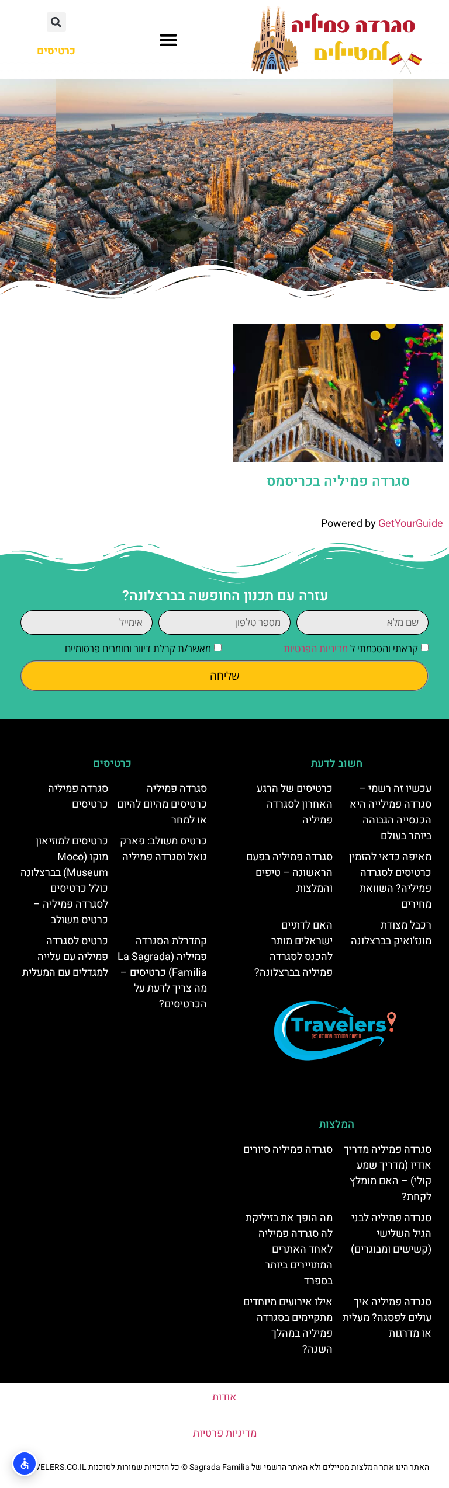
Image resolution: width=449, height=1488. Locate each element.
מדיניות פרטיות (225, 1433)
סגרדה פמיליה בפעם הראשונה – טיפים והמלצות (289, 872)
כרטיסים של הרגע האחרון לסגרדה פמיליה (295, 804)
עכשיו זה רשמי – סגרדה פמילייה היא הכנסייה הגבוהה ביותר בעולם (390, 812)
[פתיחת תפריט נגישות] (24, 1463)
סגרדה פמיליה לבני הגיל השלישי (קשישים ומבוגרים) (391, 1233)
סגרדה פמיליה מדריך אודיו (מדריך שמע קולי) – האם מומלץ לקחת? (387, 1173)
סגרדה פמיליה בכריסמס (338, 481)
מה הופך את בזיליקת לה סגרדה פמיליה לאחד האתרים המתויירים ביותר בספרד (289, 1249)
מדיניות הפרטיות (316, 648)
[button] (168, 40)
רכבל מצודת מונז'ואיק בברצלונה (391, 933)
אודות (224, 1397)
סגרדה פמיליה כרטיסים (78, 796)
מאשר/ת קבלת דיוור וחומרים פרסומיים (138, 648)
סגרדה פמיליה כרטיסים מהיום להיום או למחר (162, 804)
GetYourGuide (410, 523)
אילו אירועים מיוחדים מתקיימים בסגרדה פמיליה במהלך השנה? (288, 1325)
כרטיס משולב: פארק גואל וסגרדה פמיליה (163, 849)
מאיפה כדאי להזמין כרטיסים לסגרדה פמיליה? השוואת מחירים (390, 880)
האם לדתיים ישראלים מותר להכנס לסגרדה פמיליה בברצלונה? (293, 949)
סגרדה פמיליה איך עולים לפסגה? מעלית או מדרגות (387, 1317)
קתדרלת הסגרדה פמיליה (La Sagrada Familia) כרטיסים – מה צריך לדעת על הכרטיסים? (162, 972)
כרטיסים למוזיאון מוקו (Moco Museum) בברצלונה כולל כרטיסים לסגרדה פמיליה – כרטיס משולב (64, 880)
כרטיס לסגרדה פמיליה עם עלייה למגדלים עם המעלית (65, 957)
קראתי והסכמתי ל (351, 648)
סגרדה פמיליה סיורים (288, 1149)
